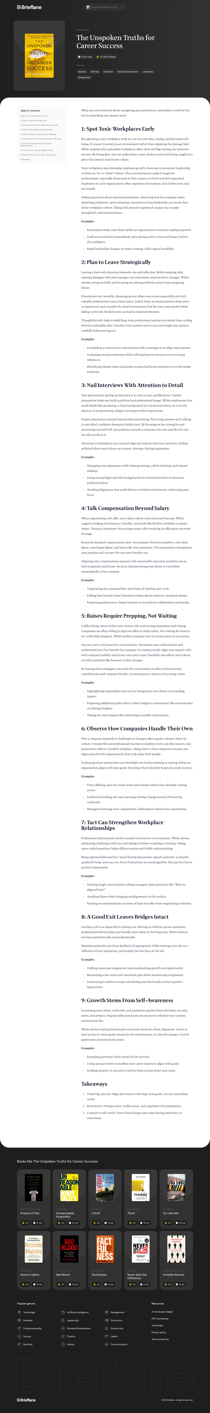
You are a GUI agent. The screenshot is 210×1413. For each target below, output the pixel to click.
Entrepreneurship (32, 1328)
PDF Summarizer (160, 1318)
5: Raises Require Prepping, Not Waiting (38, 134)
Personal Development (79, 1328)
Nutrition (27, 1344)
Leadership (73, 1320)
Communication (119, 1344)
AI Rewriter (157, 1325)
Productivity (117, 1328)
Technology (29, 1312)
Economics (116, 1320)
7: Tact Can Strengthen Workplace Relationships (35, 144)
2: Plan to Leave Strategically (33, 120)
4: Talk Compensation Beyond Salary (36, 129)
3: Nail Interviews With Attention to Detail (39, 125)
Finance (71, 1336)
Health (114, 1336)
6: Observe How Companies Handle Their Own (41, 139)
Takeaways (25, 159)
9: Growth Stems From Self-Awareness (38, 155)
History (71, 1344)
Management (117, 1312)
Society (27, 1336)
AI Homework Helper (162, 1311)
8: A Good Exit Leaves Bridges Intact (36, 150)
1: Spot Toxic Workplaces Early (34, 116)
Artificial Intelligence (78, 1312)
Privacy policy (159, 1332)
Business (28, 1320)
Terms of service (160, 1339)
